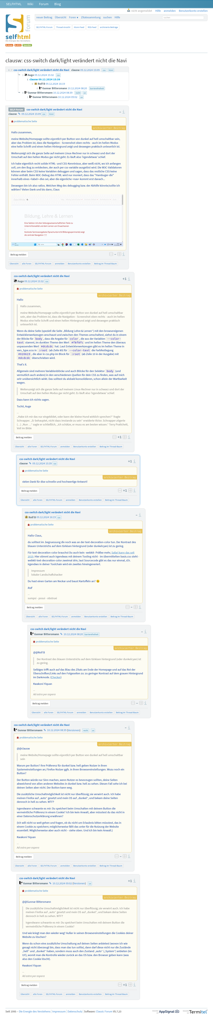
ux (93, 730)
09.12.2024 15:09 (31, 114)
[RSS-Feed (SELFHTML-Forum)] (18, 45)
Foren (72, 17)
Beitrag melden (18, 254)
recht (85, 730)
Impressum (59, 1011)
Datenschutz (75, 1011)
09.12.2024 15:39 (42, 463)
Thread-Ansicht (63, 27)
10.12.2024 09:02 (62, 883)
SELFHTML (14, 4)
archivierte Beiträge (109, 27)
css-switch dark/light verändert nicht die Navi (54, 109)
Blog (57, 4)
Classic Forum (104, 1011)
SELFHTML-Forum (44, 27)
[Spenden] (27, 45)
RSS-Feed (92, 27)
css (43, 114)
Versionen (74, 730)
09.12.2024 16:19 (46, 517)
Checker (56, 677)
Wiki (30, 4)
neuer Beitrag (44, 17)
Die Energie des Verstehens (35, 1011)
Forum (43, 4)
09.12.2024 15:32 (34, 281)
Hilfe (117, 17)
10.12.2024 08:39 (56, 730)
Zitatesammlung (91, 17)
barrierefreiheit (91, 634)
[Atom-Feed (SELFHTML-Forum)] (9, 45)
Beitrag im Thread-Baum (105, 263)
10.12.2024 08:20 (73, 634)
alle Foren (26, 263)
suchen (107, 17)
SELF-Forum (16, 109)
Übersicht (60, 17)
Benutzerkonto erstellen (79, 263)
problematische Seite (25, 121)
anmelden (59, 263)
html (51, 114)
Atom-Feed (79, 27)
